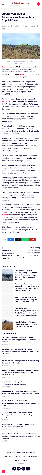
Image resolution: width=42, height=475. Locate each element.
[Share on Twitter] (18, 239)
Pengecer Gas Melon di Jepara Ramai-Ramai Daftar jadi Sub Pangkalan (10, 254)
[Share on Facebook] (11, 239)
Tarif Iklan (11, 452)
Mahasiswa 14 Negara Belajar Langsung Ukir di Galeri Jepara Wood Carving (19, 425)
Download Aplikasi (29, 456)
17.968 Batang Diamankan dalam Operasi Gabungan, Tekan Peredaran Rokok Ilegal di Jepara (18, 415)
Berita (27, 26)
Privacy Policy (21, 460)
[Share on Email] (32, 239)
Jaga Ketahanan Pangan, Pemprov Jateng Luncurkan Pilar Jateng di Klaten (26, 324)
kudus (32, 26)
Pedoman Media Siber (26, 452)
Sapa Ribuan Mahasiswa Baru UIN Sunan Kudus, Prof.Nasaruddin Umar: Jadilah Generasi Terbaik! (20, 392)
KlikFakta (5, 67)
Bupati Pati (6, 101)
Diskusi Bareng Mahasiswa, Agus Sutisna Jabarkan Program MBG (33, 251)
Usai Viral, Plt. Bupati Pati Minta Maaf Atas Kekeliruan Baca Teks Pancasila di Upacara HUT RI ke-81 (20, 403)
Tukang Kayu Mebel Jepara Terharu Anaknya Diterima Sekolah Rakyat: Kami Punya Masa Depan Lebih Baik (21, 436)
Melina (6, 26)
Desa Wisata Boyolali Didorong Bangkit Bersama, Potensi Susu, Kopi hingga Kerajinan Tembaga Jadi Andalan (26, 274)
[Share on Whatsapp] (25, 239)
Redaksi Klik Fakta (12, 456)
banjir (21, 74)
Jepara (5, 215)
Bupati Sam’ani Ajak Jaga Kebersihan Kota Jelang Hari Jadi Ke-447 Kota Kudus (26, 299)
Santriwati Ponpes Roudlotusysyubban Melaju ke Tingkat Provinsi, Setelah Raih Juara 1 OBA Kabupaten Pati (27, 311)
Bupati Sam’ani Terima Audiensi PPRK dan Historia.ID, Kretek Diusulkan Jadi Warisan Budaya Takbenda (27, 287)
